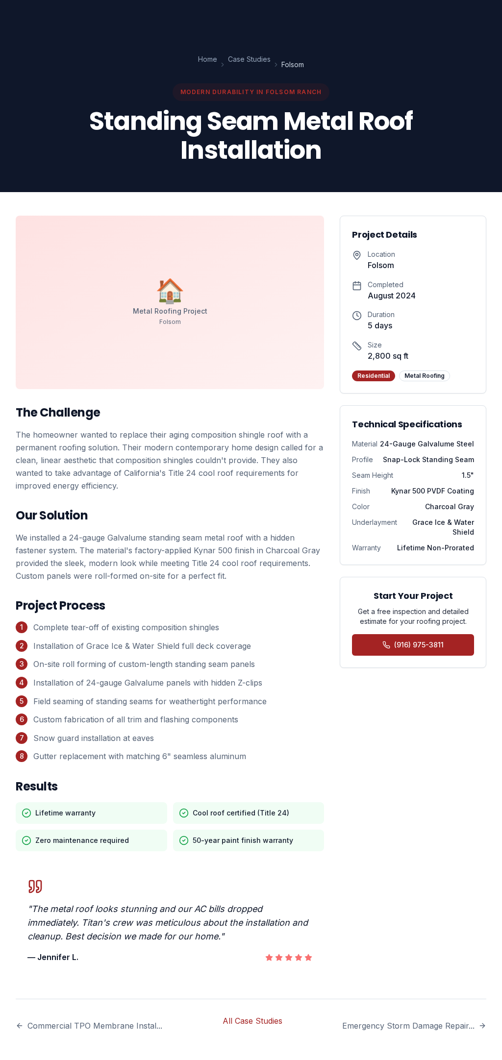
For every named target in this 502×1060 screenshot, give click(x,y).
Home (207, 59)
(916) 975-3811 (419, 645)
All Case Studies (252, 1021)
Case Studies (249, 59)
